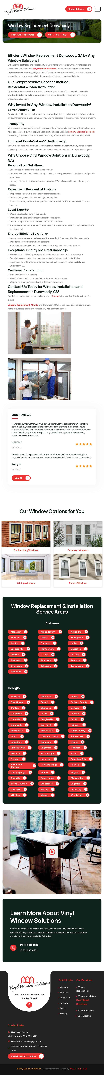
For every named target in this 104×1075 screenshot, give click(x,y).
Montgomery (47, 649)
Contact (55, 296)
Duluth (74, 719)
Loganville (46, 747)
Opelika (15, 654)
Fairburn (75, 725)
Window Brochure (86, 1010)
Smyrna (75, 772)
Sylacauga (16, 666)
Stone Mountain (19, 783)
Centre (14, 643)
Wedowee (16, 671)
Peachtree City (78, 759)
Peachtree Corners (16, 765)
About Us (64, 992)
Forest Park (47, 730)
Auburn (44, 637)
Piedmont (16, 660)
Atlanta (74, 696)
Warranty (64, 987)
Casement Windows (78, 550)
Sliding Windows (26, 583)
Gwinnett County (49, 736)
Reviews (64, 1003)
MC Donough (47, 753)
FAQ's (63, 1008)
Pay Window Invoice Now (23, 1056)
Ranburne (46, 660)
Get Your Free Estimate (22, 34)
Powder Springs (49, 764)
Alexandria (76, 631)
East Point (46, 725)
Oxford (44, 654)
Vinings (44, 795)
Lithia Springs (18, 747)
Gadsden (45, 643)
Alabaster (16, 631)
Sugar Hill (75, 783)
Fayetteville (17, 730)
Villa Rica (15, 795)
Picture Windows (78, 583)
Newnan (15, 759)
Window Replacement (82, 989)
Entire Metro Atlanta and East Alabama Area (29, 1048)
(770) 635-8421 (28, 950)
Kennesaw (46, 742)
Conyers (75, 708)
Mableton (75, 747)
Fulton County (78, 730)
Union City (76, 789)
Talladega (46, 666)
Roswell (75, 764)
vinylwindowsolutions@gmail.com (26, 1041)
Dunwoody (16, 725)
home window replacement (81, 132)
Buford (44, 702)
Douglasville (47, 719)
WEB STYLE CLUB (78, 1068)
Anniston (15, 637)
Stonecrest (47, 783)
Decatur (75, 713)
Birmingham (77, 637)
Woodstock (77, 795)
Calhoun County (79, 702)
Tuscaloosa (77, 666)
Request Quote (76, 9)
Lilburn (74, 742)
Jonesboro (16, 742)
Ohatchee (76, 649)
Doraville (15, 719)
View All (18, 478)
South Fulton (47, 778)
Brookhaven (17, 702)
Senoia (44, 772)
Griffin (14, 736)
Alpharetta (46, 696)
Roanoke (75, 660)
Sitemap (63, 1013)
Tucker (44, 789)
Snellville (15, 778)
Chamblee (46, 708)
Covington (16, 713)
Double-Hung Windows (26, 550)
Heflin (74, 643)
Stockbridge (77, 778)
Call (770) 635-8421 (57, 34)
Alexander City (48, 631)
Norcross (45, 759)
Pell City (75, 654)
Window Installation (87, 996)
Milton (74, 753)
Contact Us (65, 997)
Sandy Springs (18, 772)
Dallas (44, 713)
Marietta (15, 753)
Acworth (15, 696)
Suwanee (15, 789)
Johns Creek (77, 736)
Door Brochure (84, 1016)
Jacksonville (17, 649)
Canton (15, 708)
